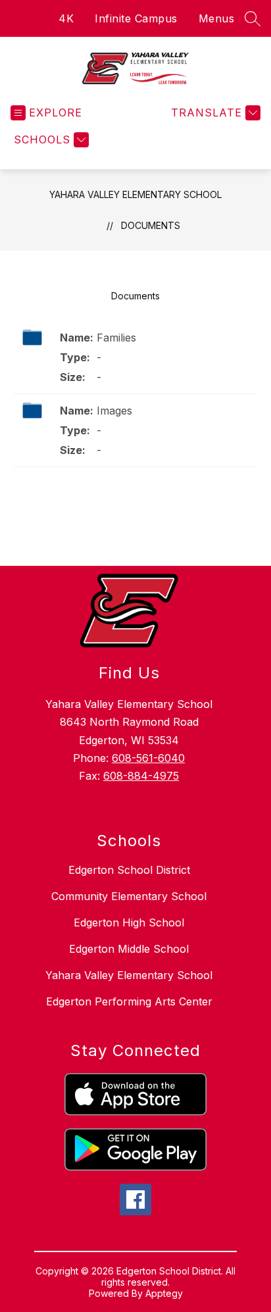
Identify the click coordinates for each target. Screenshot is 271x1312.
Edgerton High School (129, 922)
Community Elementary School (129, 896)
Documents (150, 225)
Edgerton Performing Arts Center (129, 1001)
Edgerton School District (129, 869)
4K (66, 18)
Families (116, 337)
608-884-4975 (141, 775)
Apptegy (164, 1293)
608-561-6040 (148, 758)
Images (114, 410)
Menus (217, 18)
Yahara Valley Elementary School (135, 194)
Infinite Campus (136, 18)
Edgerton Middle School (129, 948)
